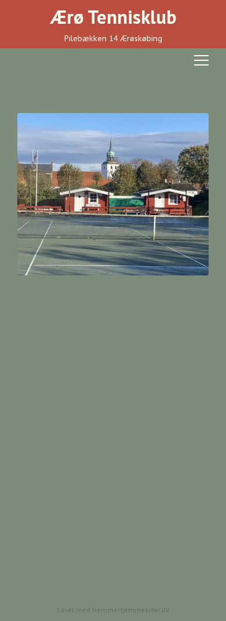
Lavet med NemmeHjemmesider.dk (113, 609)
